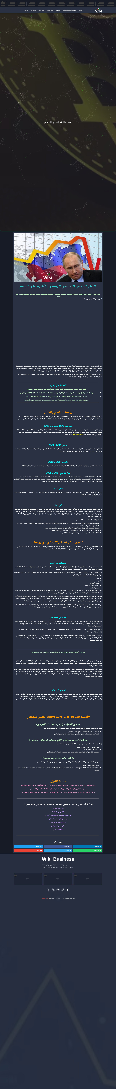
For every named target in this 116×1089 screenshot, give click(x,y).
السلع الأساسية (77, 434)
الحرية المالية (41, 10)
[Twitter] (62, 889)
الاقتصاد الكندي (58, 829)
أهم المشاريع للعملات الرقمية (69, 10)
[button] (87, 846)
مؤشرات (58, 10)
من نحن (26, 10)
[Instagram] (53, 889)
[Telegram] (58, 889)
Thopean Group (45, 898)
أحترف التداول (50, 10)
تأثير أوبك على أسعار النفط (58, 822)
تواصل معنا (33, 10)
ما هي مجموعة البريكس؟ (58, 826)
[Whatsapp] (48, 889)
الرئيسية (81, 10)
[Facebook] (67, 889)
